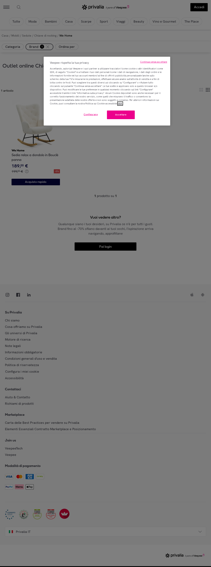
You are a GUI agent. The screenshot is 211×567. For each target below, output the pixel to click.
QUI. (120, 103)
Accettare (121, 114)
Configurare (91, 114)
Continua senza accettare (153, 61)
